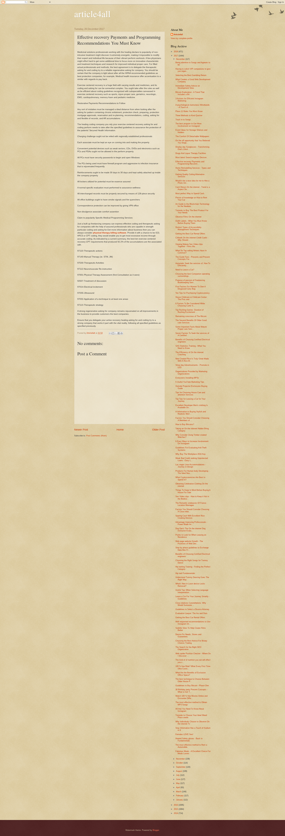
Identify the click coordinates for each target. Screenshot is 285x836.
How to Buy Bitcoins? (184, 424)
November (180, 759)
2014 (176, 813)
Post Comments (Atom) (96, 436)
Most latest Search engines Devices (191, 157)
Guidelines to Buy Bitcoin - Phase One (192, 685)
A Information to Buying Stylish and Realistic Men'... (190, 413)
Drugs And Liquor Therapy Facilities (190, 153)
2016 (176, 805)
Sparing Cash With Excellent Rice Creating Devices (190, 517)
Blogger (156, 830)
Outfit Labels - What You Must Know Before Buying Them (191, 222)
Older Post (158, 429)
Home (120, 429)
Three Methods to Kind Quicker (188, 115)
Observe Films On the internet (188, 217)
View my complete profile (181, 38)
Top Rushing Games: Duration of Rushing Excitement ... (189, 311)
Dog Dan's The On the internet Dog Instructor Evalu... (190, 529)
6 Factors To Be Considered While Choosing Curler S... (190, 304)
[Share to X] (115, 333)
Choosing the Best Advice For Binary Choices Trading (191, 642)
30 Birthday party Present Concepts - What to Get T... (191, 690)
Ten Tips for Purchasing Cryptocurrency (192, 293)
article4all (92, 14)
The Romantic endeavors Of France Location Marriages (190, 504)
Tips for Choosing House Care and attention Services (190, 393)
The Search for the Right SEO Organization (188, 648)
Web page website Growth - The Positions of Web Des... (189, 542)
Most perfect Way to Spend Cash (189, 193)
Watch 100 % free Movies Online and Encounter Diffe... (191, 697)
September (181, 767)
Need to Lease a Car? (184, 270)
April (178, 787)
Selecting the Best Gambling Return (190, 75)
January (179, 800)
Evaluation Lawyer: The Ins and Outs (191, 613)
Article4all (178, 34)
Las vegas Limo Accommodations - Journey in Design (190, 465)
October (179, 763)
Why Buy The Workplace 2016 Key (190, 454)
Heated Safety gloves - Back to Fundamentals (188, 739)
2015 (176, 809)
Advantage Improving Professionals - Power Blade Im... (191, 523)
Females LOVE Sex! (184, 734)
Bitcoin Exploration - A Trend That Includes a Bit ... (189, 93)
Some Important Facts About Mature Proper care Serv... (191, 328)
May (178, 783)
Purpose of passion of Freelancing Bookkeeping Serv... (190, 281)
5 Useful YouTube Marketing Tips (189, 382)
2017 (176, 56)
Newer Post (81, 429)
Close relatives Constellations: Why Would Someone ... (190, 604)
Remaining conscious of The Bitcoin (190, 316)
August (179, 771)
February (180, 795)
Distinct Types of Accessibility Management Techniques (188, 228)
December (180, 59)
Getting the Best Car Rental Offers (190, 234)
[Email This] (110, 333)
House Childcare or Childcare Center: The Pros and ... (191, 298)
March (179, 791)
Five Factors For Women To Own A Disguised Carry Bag (190, 287)
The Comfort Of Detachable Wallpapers (192, 136)
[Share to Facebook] (118, 333)
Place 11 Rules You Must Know (188, 111)
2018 (176, 51)
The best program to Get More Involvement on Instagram (188, 125)
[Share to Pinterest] (121, 333)
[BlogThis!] (113, 333)
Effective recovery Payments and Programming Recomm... (189, 162)
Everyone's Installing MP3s (187, 378)
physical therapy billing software (109, 233)
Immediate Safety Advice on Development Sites (187, 87)
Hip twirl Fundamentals (185, 573)
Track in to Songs (183, 119)
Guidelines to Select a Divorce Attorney (192, 609)
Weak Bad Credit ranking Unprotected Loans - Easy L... (191, 459)
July (178, 775)
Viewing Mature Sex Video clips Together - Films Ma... (189, 245)
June (178, 779)
